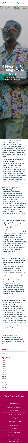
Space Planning (14, 425)
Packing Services (14, 410)
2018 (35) (4, 376)
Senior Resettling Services (14, 414)
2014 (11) (4, 384)
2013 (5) (4, 386)
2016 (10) (4, 380)
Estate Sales (14, 428)
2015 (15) (4, 382)
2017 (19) (4, 378)
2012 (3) (4, 388)
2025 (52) (4, 362)
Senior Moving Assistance (14, 407)
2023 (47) (4, 366)
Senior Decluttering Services (14, 421)
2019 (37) (4, 374)
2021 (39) (4, 370)
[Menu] (22, 3)
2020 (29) (4, 372)
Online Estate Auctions (14, 432)
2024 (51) (4, 364)
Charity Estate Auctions (14, 436)
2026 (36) (4, 360)
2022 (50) (4, 368)
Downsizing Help (14, 418)
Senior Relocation (14, 403)
